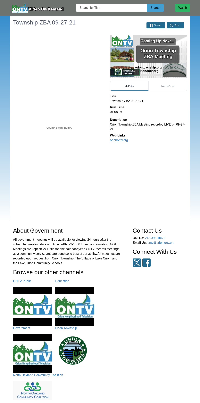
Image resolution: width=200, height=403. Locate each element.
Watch (182, 7)
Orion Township (66, 328)
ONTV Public (22, 281)
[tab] (129, 86)
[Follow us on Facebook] (146, 262)
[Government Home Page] (37, 8)
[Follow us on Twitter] (137, 262)
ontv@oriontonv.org (160, 242)
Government (21, 328)
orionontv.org (119, 140)
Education (62, 281)
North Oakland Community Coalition (38, 375)
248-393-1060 (154, 238)
